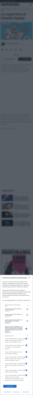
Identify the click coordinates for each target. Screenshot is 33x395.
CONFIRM (10, 386)
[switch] (27, 309)
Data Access (16, 392)
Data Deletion (7, 392)
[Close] (29, 278)
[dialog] (16, 335)
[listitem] (16, 305)
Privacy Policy (25, 392)
